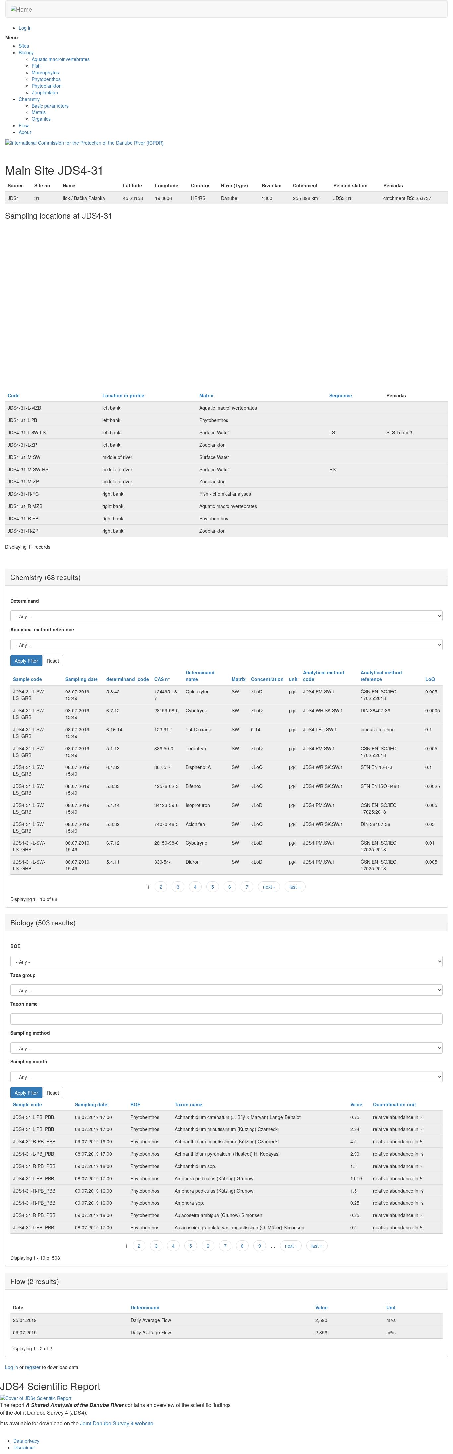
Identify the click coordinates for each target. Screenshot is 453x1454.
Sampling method (30, 1032)
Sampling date (81, 679)
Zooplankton (45, 92)
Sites (24, 45)
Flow (24, 125)
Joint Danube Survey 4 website (116, 1423)
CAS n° (162, 679)
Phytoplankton (47, 85)
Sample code (27, 679)
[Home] (21, 9)
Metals (39, 112)
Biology (26, 52)
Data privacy (26, 1440)
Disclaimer (24, 1447)
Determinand (24, 600)
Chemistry (29, 99)
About (25, 132)
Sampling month (28, 1061)
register (33, 1367)
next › (269, 886)
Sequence (340, 395)
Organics (41, 118)
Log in (25, 27)
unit (293, 679)
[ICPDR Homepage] (84, 142)
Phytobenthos (46, 79)
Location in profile (123, 395)
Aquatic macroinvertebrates (61, 59)
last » (295, 886)
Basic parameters (50, 105)
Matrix (206, 395)
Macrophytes (45, 72)
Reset (53, 660)
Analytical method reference (42, 629)
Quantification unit (394, 1104)
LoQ (430, 679)
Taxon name (24, 1003)
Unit (391, 1307)
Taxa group (23, 975)
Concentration (267, 679)
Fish (36, 65)
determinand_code (127, 679)
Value (356, 1104)
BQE (15, 946)
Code (14, 395)
